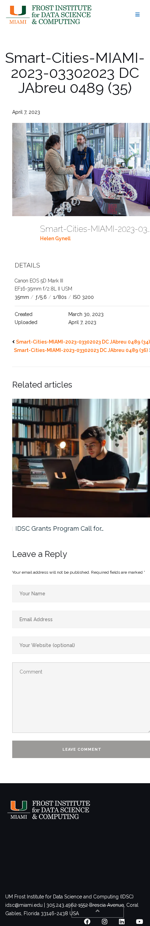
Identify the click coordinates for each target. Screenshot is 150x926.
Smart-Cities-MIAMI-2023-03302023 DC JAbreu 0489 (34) (83, 342)
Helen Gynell (55, 238)
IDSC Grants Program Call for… (59, 528)
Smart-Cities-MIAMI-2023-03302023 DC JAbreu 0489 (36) (81, 350)
